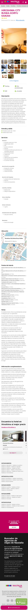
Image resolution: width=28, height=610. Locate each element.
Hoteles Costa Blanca (6, 478)
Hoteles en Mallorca (6, 468)
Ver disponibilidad (15, 607)
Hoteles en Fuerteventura (7, 507)
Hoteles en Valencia (6, 497)
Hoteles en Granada (6, 498)
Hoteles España (5, 493)
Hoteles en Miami (5, 469)
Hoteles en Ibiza (16, 504)
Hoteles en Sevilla (16, 497)
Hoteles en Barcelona (16, 469)
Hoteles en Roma (5, 488)
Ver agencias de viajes (9, 575)
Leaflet (8, 260)
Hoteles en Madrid (5, 466)
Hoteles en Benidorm (6, 465)
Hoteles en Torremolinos (7, 472)
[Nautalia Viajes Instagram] (12, 600)
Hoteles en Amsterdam (6, 490)
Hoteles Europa (6, 485)
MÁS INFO (14, 527)
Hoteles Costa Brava (17, 478)
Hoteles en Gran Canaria (18, 506)
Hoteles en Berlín (15, 488)
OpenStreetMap (18, 260)
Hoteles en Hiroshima (7, 427)
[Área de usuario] (25, 2)
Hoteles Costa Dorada (18, 480)
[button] (14, 245)
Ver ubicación (20, 20)
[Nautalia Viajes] (12, 2)
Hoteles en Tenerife (6, 504)
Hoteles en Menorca (6, 471)
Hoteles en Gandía (15, 466)
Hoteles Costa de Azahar (7, 481)
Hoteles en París (16, 468)
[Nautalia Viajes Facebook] (8, 600)
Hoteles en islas (6, 502)
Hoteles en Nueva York (17, 471)
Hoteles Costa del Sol (6, 480)
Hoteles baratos (6, 463)
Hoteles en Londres (17, 465)
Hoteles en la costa (7, 476)
